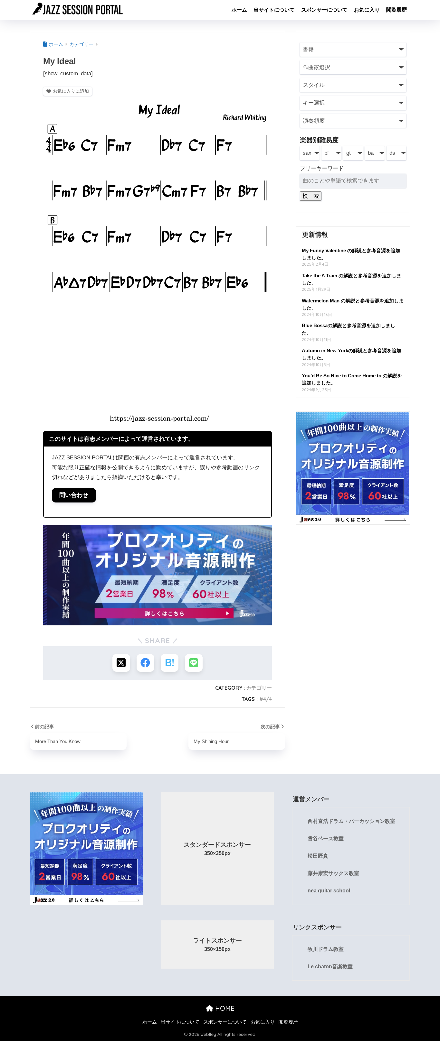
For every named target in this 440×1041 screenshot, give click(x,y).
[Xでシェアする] (121, 663)
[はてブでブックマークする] (169, 663)
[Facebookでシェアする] (145, 663)
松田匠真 (318, 856)
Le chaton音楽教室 (330, 966)
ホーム (239, 10)
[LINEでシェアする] (194, 663)
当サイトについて (274, 10)
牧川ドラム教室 (326, 949)
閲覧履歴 (396, 10)
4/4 (267, 699)
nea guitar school (329, 890)
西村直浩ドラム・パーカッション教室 (351, 821)
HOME (223, 1008)
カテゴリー (259, 688)
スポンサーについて (324, 10)
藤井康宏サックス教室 (333, 873)
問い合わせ (73, 495)
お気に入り (367, 10)
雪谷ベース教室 (326, 838)
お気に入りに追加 (71, 91)
